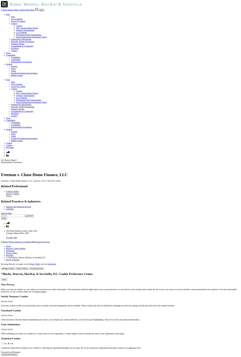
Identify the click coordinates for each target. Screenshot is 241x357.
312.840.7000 (11, 238)
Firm (8, 14)
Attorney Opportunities (25, 30)
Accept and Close (36, 269)
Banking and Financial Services (18, 207)
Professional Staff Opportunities (28, 35)
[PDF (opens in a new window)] (2, 169)
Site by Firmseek (12, 260)
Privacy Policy (12, 253)
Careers (14, 23)
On (5, 344)
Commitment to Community (22, 46)
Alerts (13, 71)
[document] (120, 314)
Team (8, 53)
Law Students (21, 32)
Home (8, 246)
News (13, 69)
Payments (10, 147)
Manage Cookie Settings (15, 248)
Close (4, 218)
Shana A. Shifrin (12, 194)
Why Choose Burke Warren (27, 28)
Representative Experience (21, 62)
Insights (9, 64)
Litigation (10, 209)
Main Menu (30, 10)
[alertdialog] (120, 314)
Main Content (19, 10)
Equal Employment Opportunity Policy (31, 37)
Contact (14, 51)
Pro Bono (15, 48)
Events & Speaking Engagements (24, 73)
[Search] (37, 10)
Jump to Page (6, 213)
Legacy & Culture (18, 21)
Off (11, 344)
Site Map (9, 255)
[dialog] (120, 266)
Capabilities (10, 55)
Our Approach (16, 19)
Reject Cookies (22, 269)
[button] (8, 153)
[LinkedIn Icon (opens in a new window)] (7, 156)
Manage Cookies (8, 269)
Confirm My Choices (9, 355)
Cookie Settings (7, 10)
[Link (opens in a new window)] (25, 242)
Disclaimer (10, 251)
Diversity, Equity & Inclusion (22, 42)
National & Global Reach (21, 39)
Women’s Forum (17, 44)
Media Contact (17, 75)
